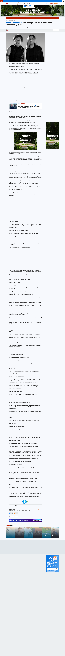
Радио (46, 3)
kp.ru (40, 509)
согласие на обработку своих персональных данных (51, 571)
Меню (1, 1)
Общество (19, 103)
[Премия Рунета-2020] (19, 3)
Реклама (51, 3)
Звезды (7, 20)
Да (25, 6)
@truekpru (14, 507)
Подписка (56, 3)
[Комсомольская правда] (11, 3)
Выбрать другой (29, 6)
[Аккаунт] (63, 1)
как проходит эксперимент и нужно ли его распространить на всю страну (29, 106)
